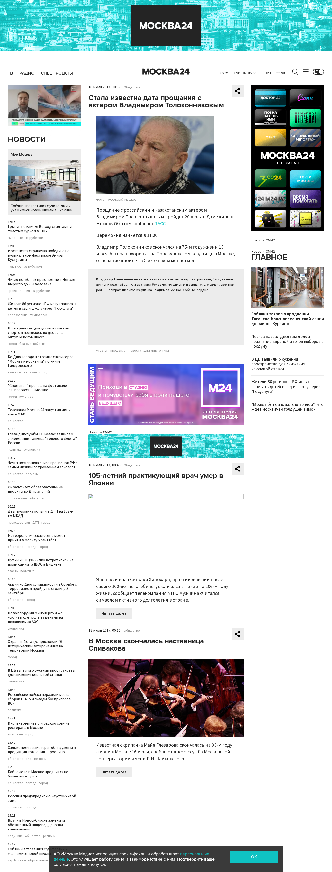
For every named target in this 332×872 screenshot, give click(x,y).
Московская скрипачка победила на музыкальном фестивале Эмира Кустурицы (38, 255)
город (12, 343)
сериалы (30, 372)
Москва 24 (166, 71)
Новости (27, 139)
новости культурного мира (149, 350)
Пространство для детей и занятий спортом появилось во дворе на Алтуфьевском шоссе (38, 333)
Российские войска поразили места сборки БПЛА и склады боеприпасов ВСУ (39, 699)
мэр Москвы (17, 860)
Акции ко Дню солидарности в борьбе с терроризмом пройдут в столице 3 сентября (42, 589)
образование (18, 315)
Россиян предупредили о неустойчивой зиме (42, 798)
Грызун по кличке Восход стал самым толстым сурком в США (40, 229)
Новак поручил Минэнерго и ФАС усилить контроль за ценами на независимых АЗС (36, 617)
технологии (38, 315)
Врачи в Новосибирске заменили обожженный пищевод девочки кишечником (36, 825)
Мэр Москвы (22, 154)
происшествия (19, 291)
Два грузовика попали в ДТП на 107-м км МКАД (40, 513)
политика (15, 449)
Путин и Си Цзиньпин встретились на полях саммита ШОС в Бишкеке (40, 562)
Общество (132, 87)
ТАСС (160, 223)
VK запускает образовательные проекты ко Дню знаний (35, 489)
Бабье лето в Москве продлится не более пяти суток (38, 774)
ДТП (35, 522)
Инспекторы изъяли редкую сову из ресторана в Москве (39, 725)
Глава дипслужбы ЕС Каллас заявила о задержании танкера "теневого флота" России (42, 439)
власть (13, 571)
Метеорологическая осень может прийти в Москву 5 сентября (37, 538)
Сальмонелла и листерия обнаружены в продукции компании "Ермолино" (42, 750)
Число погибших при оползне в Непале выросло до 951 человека (41, 282)
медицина (15, 836)
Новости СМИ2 (100, 432)
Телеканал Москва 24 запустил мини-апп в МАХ (40, 412)
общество (15, 421)
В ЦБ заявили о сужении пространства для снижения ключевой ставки (41, 672)
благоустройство (32, 343)
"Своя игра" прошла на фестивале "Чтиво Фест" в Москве (37, 388)
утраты (101, 350)
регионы (32, 474)
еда (29, 758)
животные (15, 238)
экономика (32, 449)
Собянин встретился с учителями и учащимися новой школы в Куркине (41, 208)
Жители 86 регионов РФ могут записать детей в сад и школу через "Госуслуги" (42, 306)
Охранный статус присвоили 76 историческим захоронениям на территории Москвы (35, 646)
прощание (118, 350)
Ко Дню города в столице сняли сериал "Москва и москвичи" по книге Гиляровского (41, 361)
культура (15, 266)
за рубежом (34, 238)
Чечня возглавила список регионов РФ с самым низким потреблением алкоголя (42, 465)
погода (31, 547)
